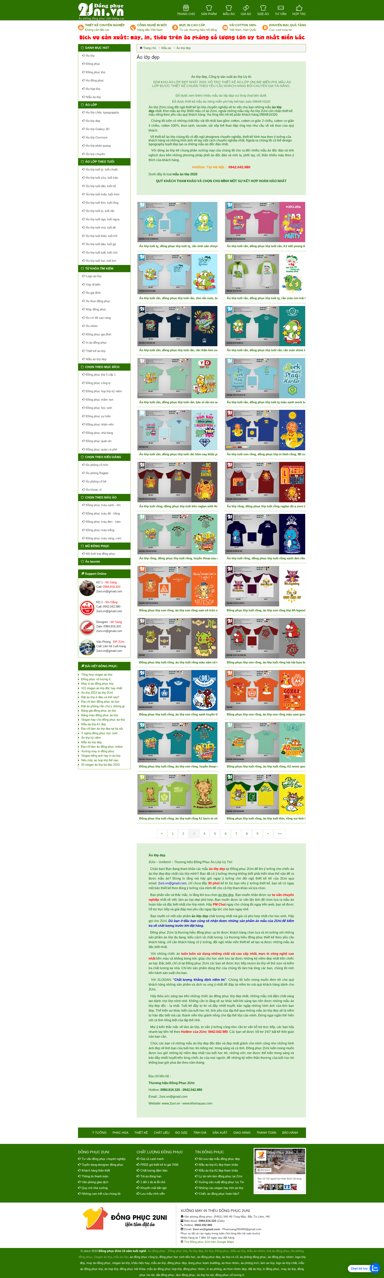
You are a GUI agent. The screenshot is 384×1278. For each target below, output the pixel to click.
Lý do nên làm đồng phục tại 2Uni (220, 1176)
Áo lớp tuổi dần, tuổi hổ (100, 186)
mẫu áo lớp (120, 1257)
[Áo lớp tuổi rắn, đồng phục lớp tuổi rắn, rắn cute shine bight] (265, 326)
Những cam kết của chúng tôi (101, 1193)
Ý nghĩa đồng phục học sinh (99, 733)
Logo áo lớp (93, 276)
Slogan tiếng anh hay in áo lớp (100, 755)
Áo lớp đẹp (92, 120)
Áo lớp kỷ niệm (91, 737)
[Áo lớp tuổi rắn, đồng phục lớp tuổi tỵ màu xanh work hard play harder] (265, 378)
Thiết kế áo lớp (95, 351)
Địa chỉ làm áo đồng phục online (102, 746)
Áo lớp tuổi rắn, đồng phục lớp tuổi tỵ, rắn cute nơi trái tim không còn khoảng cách (285, 298)
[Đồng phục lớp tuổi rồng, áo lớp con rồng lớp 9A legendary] (265, 586)
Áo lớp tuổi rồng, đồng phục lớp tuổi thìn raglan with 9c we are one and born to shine (199, 506)
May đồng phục (95, 309)
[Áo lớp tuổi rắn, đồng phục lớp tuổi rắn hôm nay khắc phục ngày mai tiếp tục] (177, 430)
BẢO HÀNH (290, 1132)
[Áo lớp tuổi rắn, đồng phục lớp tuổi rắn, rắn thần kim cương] (177, 326)
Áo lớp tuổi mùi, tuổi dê (100, 227)
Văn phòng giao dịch (95, 1182)
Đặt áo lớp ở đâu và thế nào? (100, 697)
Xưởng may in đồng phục (97, 751)
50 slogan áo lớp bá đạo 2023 (100, 764)
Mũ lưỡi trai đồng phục (100, 553)
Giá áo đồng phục (278, 1251)
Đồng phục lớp (95, 72)
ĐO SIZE (181, 1132)
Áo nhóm (91, 326)
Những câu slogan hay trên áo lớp (221, 1188)
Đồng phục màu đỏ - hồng (102, 513)
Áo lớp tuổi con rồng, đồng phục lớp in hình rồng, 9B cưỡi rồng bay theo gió (280, 454)
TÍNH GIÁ (199, 1132)
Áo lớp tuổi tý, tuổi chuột (101, 169)
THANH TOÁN (266, 1132)
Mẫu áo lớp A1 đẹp (93, 724)
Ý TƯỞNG (99, 1132)
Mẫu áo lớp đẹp (95, 359)
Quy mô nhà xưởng (95, 1188)
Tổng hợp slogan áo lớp (96, 674)
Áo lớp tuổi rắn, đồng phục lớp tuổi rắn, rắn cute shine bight (269, 350)
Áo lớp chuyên (95, 154)
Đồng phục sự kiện (98, 416)
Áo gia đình (93, 292)
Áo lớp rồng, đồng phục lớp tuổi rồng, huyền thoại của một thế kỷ (185, 558)
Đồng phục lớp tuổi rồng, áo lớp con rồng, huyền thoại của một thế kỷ (188, 766)
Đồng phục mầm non (99, 399)
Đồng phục (92, 63)
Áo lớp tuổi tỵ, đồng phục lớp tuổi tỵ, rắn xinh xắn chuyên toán (183, 246)
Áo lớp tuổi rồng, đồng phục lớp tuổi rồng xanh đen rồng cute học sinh (276, 558)
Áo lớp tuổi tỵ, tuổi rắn (99, 211)
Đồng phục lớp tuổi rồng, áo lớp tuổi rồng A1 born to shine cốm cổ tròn (189, 818)
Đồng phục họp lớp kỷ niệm (103, 391)
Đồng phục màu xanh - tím (103, 505)
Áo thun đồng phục (97, 301)
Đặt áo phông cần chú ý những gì (103, 706)
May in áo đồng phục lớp (97, 683)
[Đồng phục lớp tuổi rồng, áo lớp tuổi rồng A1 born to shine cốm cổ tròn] (177, 794)
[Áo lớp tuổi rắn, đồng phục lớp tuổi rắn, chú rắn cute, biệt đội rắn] (177, 274)
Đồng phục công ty (98, 383)
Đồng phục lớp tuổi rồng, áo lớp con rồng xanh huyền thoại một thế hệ (188, 714)
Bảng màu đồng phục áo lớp (99, 715)
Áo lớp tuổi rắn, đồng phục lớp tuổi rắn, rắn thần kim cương (181, 350)
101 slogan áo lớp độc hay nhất (101, 688)
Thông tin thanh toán (95, 1176)
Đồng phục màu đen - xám (103, 521)
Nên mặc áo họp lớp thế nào (99, 760)
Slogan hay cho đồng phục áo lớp (103, 719)
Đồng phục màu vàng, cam (103, 538)
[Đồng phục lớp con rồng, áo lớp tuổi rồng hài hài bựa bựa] (265, 638)
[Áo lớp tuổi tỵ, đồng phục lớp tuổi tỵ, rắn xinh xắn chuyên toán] (177, 222)
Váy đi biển (92, 284)
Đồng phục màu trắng (99, 530)
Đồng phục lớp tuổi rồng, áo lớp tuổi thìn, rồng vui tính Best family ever (277, 818)
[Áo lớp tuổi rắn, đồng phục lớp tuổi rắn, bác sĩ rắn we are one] (177, 378)
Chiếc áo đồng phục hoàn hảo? (219, 1193)
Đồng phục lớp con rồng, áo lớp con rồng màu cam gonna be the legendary (279, 714)
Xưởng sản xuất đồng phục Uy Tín (221, 1182)
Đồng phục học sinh (98, 407)
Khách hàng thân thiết (96, 1170)
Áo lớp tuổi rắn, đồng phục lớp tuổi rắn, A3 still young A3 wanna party (276, 246)
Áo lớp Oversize (96, 137)
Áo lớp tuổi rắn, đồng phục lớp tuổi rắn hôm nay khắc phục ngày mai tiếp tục (193, 454)
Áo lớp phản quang (98, 145)
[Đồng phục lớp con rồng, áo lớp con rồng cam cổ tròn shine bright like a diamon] (177, 586)
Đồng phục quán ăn (98, 441)
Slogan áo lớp (103, 1257)
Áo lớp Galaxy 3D (97, 129)
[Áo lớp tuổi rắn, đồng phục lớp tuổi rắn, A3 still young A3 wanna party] (265, 222)
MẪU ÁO (229, 14)
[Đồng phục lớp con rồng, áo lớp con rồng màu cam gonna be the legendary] (265, 690)
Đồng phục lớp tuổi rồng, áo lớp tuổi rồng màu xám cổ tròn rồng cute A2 (190, 662)
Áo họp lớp (92, 88)
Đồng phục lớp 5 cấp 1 (100, 374)
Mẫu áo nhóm (256, 1251)
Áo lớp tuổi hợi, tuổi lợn (100, 260)
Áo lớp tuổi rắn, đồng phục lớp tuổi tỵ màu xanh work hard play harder (276, 402)
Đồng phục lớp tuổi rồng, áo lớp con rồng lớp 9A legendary (268, 610)
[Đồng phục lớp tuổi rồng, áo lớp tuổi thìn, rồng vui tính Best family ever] (265, 794)
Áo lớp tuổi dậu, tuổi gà (100, 244)
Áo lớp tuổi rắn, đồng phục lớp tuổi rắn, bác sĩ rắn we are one (182, 402)
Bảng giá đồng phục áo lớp (98, 710)
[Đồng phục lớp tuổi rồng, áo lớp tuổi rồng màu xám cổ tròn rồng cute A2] (177, 638)
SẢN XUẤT (219, 1132)
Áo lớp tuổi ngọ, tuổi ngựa (102, 219)
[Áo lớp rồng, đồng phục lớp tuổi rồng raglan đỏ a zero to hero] (265, 482)
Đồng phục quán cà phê (101, 449)
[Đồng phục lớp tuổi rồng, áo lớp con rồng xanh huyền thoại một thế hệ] (177, 690)
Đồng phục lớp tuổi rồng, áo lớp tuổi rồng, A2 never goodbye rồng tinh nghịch (281, 766)
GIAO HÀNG (242, 1132)
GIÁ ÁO (246, 14)
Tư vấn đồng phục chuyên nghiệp (103, 1159)
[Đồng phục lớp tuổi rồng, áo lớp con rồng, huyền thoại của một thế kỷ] (177, 742)
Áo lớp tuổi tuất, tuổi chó (101, 252)
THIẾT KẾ (141, 1132)
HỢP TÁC (299, 14)
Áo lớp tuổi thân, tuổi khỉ (101, 236)
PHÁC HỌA (120, 1132)
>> (280, 833)
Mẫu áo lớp (93, 97)
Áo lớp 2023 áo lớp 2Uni (97, 692)
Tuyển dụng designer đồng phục (102, 1164)
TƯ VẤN (280, 14)
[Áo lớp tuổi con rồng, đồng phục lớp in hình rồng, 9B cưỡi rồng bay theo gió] (265, 430)
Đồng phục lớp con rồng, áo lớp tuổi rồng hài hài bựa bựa (267, 662)
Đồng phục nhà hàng (99, 432)
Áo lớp (90, 55)
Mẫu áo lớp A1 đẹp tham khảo (218, 1164)
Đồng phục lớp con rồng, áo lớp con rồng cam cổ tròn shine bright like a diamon (195, 610)
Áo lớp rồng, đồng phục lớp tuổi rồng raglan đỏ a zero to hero (270, 506)
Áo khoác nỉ (93, 489)
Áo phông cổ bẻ (95, 481)
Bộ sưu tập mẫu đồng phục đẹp (219, 1159)
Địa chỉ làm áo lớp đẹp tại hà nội (102, 728)
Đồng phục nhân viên (99, 424)
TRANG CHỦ (186, 14)
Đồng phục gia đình (98, 334)
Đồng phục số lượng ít (95, 679)
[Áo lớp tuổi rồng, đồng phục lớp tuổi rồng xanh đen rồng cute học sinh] (265, 534)
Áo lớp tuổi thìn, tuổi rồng (101, 202)
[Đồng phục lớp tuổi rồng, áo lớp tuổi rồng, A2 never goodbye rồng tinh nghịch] (265, 742)
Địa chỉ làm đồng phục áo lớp (100, 701)
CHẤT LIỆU (161, 1132)
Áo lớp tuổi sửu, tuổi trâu (101, 177)
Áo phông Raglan (96, 473)
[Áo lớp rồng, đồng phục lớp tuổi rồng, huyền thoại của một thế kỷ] (177, 534)
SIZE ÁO (263, 14)
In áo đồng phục (96, 342)
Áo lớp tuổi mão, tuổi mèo (102, 194)
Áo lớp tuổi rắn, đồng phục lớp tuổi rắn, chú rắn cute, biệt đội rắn (185, 298)
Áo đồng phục (94, 80)
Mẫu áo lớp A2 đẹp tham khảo (218, 1170)
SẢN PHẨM (209, 14)
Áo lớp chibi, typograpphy (102, 112)
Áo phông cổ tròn (96, 464)
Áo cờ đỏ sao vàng (98, 317)
